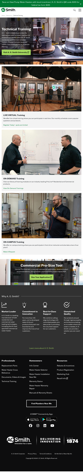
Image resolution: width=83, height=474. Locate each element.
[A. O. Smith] (9, 10)
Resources (9, 15)
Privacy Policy (32, 454)
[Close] (80, 3)
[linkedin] (44, 426)
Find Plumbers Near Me (41, 403)
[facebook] (30, 426)
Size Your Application (40, 277)
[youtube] (52, 426)
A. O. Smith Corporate (18, 454)
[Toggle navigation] (80, 10)
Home (3, 15)
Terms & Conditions (46, 454)
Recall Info (61, 378)
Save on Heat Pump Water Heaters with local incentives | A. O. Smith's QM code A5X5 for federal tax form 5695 (40, 3)
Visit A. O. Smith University (15, 52)
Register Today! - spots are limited (15, 125)
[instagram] (37, 426)
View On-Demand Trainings (13, 188)
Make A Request (9, 252)
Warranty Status (36, 381)
